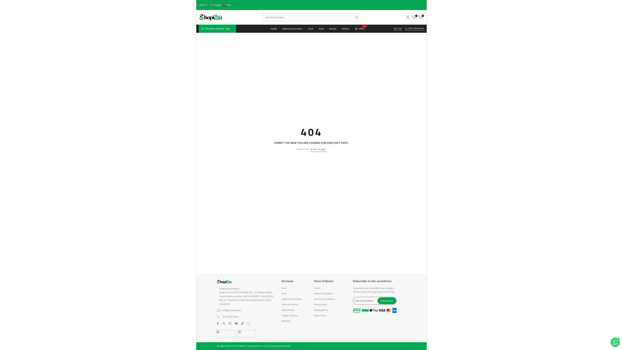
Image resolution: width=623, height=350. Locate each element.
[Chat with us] (615, 342)
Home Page (318, 149)
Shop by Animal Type (217, 28)
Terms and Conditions (324, 299)
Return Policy (320, 315)
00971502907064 (416, 28)
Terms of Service (289, 304)
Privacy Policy (320, 304)
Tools (284, 293)
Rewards (285, 321)
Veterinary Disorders (291, 299)
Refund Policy (288, 310)
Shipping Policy (321, 310)
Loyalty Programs (289, 315)
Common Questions (323, 293)
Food (284, 288)
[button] (221, 5)
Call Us (317, 288)
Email (399, 28)
